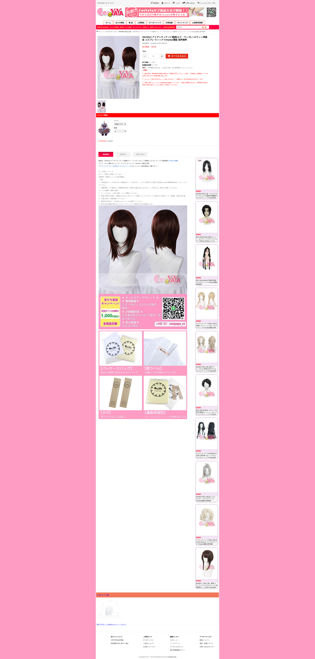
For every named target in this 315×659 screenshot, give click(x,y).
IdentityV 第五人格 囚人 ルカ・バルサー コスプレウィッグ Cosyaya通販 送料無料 (206, 499)
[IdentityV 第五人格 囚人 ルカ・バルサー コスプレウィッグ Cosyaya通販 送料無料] (207, 476)
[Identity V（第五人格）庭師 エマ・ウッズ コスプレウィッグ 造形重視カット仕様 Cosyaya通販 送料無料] (207, 563)
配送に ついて (204, 640)
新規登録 (156, 3)
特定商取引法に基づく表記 (119, 643)
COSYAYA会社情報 (117, 640)
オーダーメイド (155, 23)
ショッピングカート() (207, 3)
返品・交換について (206, 643)
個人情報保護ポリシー (177, 650)
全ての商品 (120, 23)
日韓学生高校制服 (169, 27)
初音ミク (146, 27)
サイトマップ (182, 23)
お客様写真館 (197, 23)
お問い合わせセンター (207, 647)
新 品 (131, 23)
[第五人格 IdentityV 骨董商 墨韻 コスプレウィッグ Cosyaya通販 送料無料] (207, 260)
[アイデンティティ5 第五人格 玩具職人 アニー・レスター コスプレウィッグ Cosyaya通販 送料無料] (207, 303)
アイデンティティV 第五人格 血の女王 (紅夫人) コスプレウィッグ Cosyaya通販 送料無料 (206, 542)
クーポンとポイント (176, 647)
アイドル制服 (114, 27)
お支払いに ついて (149, 647)
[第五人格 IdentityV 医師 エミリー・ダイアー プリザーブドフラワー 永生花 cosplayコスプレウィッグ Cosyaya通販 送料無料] (207, 217)
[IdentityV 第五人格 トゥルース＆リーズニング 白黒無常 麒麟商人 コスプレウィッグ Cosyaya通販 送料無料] (207, 173)
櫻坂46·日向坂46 (103, 27)
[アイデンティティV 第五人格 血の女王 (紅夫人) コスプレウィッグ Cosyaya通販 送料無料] (207, 520)
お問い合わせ (190, 3)
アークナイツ (137, 27)
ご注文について (148, 643)
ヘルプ (177, 3)
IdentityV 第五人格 (125, 31)
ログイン (167, 3)
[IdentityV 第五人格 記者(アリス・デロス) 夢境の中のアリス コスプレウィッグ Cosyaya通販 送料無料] (207, 347)
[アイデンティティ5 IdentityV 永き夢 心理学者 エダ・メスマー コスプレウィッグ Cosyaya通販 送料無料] (207, 433)
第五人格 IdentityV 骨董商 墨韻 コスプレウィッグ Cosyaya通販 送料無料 (206, 282)
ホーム (108, 23)
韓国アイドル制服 (126, 27)
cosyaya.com (172, 657)
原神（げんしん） (156, 27)
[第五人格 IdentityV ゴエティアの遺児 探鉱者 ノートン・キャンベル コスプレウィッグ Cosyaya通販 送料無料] (207, 390)
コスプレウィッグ (111, 31)
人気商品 (140, 23)
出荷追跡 (169, 23)
